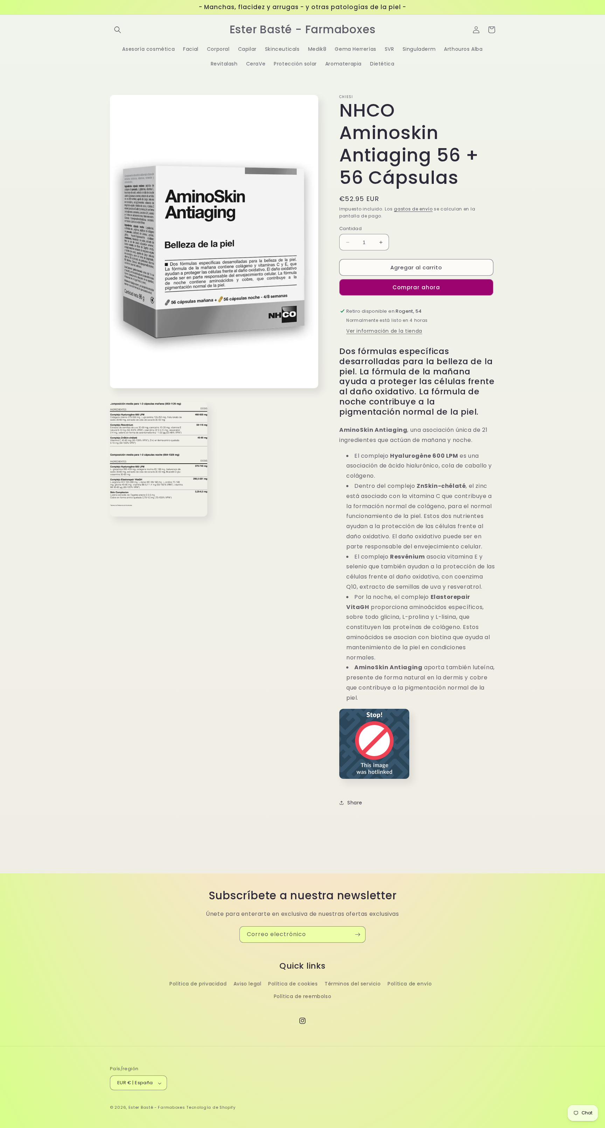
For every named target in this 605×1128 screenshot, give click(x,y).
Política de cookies (293, 984)
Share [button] (354, 802)
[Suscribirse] (357, 934)
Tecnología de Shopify (211, 1107)
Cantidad (350, 228)
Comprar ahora (416, 287)
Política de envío (410, 984)
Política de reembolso (303, 996)
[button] (117, 29)
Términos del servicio (353, 984)
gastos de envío (413, 209)
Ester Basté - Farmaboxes (156, 1107)
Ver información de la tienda (384, 330)
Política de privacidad (198, 984)
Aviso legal (248, 984)
